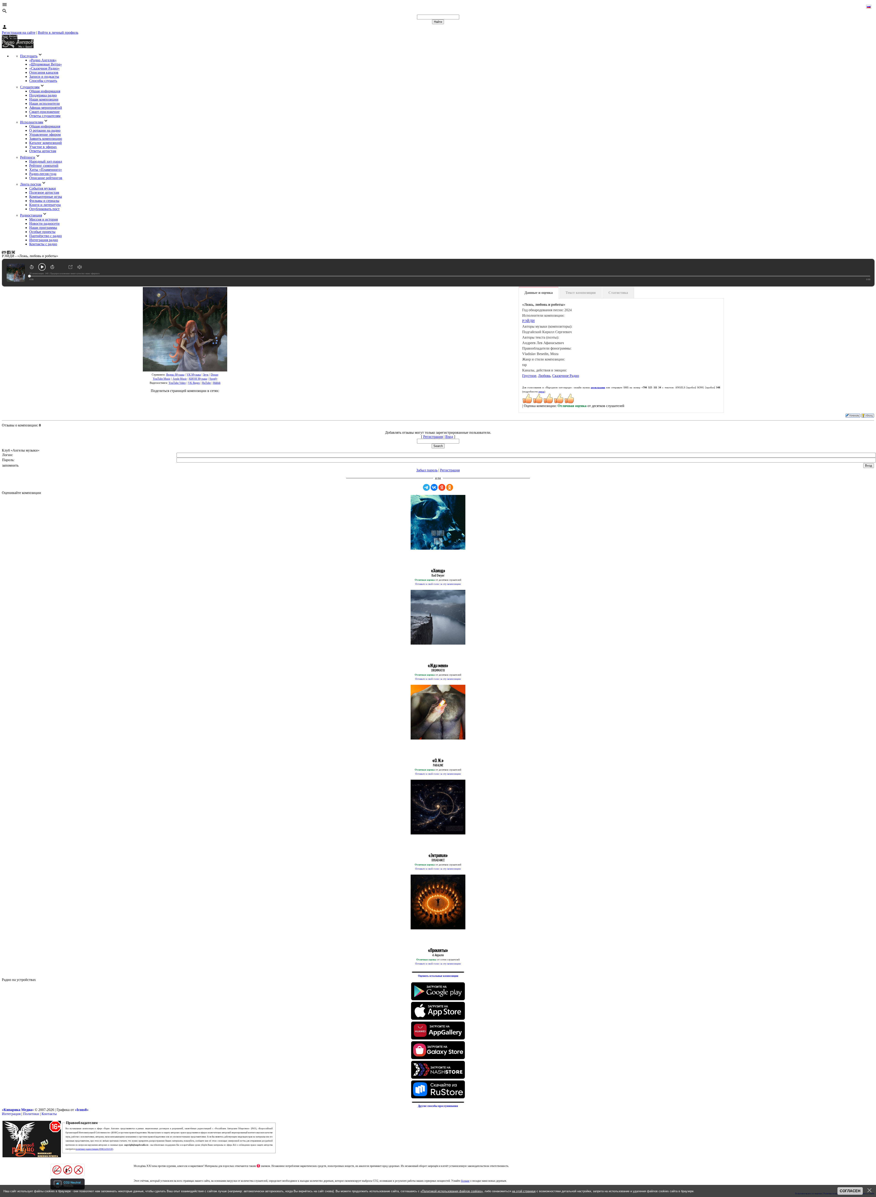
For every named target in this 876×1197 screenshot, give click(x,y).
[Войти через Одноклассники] (449, 487)
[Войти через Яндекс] (441, 487)
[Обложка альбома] (185, 329)
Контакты (49, 1114)
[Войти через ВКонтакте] (434, 487)
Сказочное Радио (565, 376)
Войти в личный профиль (58, 32)
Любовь (544, 376)
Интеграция (11, 1114)
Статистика (618, 293)
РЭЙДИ (528, 321)
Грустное (529, 376)
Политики (31, 1114)
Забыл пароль (427, 470)
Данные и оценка (538, 293)
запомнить (10, 465)
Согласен (850, 1191)
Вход (449, 437)
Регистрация (433, 437)
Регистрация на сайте (18, 32)
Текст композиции (581, 293)
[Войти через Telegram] (426, 487)
